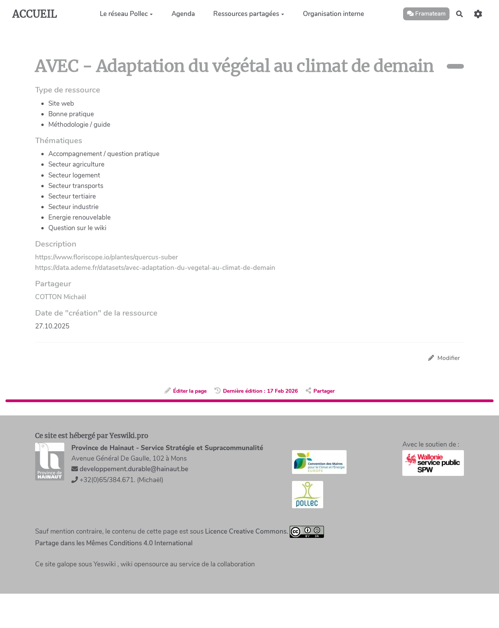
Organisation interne (333, 13)
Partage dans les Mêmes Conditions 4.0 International (114, 543)
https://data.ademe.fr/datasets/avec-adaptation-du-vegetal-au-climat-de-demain (155, 267)
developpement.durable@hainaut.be (134, 469)
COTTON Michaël (60, 297)
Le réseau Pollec (124, 13)
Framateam (430, 14)
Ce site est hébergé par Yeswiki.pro (91, 435)
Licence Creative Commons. (246, 531)
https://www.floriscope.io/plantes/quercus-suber (106, 257)
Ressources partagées (246, 13)
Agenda (183, 13)
